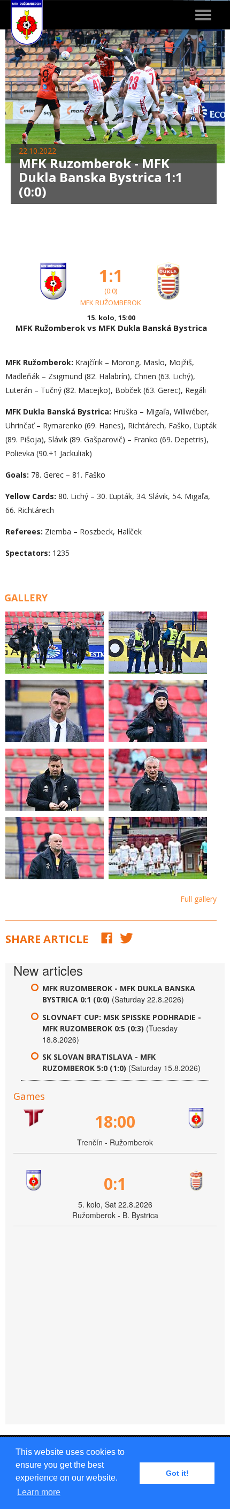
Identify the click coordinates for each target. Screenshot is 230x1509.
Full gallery (198, 899)
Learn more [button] (38, 1492)
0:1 (115, 1184)
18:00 (115, 1122)
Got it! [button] (177, 1473)
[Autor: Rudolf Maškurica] (54, 642)
